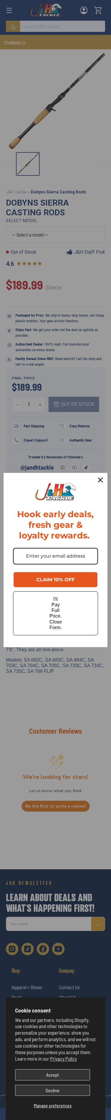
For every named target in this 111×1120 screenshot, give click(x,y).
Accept (52, 1074)
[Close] (100, 480)
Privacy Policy (63, 1059)
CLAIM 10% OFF (55, 579)
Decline (52, 1090)
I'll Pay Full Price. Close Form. (55, 613)
